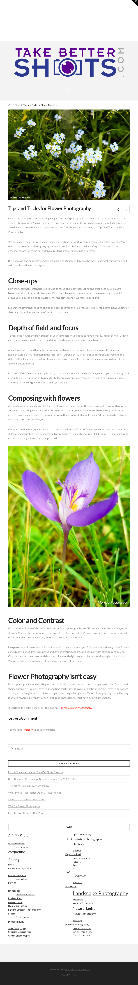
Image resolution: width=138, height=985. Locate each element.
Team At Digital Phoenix (77, 969)
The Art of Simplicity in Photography (28, 785)
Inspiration (77, 882)
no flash (11, 914)
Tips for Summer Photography (75, 707)
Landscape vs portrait (25, 894)
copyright (77, 850)
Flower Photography (19, 868)
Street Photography (17, 928)
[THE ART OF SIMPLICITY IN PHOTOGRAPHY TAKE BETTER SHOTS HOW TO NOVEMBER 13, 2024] (0, 20)
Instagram (71, 886)
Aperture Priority (82, 834)
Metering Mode (15, 902)
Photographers (22, 917)
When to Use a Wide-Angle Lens (26, 799)
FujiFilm (69, 872)
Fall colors (77, 862)
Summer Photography (82, 932)
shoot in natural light (82, 928)
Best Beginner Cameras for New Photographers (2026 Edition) (43, 778)
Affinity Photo (18, 835)
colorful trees (22, 847)
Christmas (78, 844)
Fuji (74, 868)
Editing (13, 859)
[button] (69, 90)
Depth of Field (73, 854)
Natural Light (84, 908)
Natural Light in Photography (24, 909)
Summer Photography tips (19, 932)
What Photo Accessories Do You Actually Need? (35, 792)
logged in (28, 729)
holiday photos (22, 879)
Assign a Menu (69, 975)
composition (17, 852)
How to (12, 882)
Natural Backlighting (17, 906)
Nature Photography (84, 913)
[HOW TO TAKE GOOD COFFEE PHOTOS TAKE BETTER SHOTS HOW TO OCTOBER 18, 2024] (1, 20)
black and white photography (83, 839)
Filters (11, 865)
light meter (78, 899)
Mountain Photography (83, 903)
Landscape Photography (100, 893)
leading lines (15, 898)
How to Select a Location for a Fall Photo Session (35, 772)
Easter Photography (81, 858)
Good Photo (79, 875)
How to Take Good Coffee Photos (27, 812)
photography (16, 921)
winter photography (19, 935)
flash (75, 865)
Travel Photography (81, 935)
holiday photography (17, 875)
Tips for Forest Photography (24, 806)
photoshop (77, 920)
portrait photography (77, 924)
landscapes (14, 890)
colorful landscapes (16, 843)
